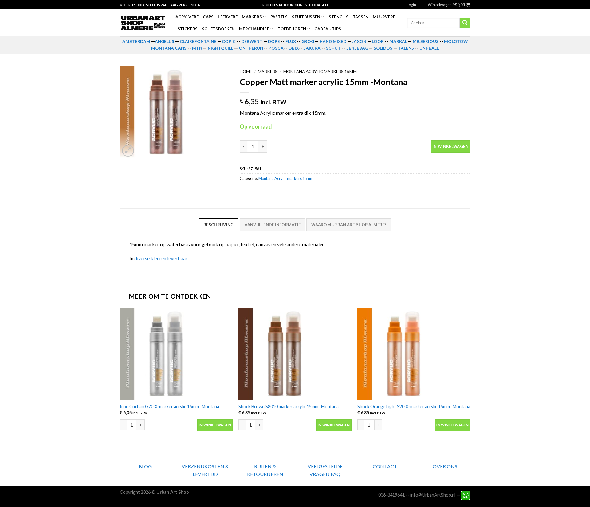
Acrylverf (187, 16)
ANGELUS (164, 41)
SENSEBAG (357, 48)
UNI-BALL (429, 48)
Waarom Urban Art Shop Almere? (348, 224)
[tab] (218, 224)
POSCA (276, 48)
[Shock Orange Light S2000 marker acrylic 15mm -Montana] (413, 354)
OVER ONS (445, 466)
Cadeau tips (327, 28)
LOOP (378, 41)
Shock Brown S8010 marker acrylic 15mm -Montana (288, 406)
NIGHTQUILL (220, 48)
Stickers (188, 28)
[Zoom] (128, 151)
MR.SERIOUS (426, 41)
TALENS (406, 48)
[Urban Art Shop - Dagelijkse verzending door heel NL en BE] (143, 23)
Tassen (361, 16)
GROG (307, 41)
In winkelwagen (450, 146)
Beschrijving (218, 224)
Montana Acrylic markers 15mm (320, 71)
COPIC (229, 41)
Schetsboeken (218, 28)
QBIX (293, 48)
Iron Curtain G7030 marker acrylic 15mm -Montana (169, 406)
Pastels (279, 16)
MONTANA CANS (169, 48)
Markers (252, 16)
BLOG (145, 466)
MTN (197, 48)
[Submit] (465, 23)
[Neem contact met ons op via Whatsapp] (465, 494)
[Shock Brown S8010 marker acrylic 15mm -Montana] (294, 354)
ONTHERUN (251, 48)
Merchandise (254, 28)
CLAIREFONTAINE (198, 41)
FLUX (290, 41)
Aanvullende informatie (273, 224)
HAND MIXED (333, 41)
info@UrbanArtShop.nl (432, 494)
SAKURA (312, 48)
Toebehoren (291, 28)
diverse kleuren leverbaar (160, 258)
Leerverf (228, 16)
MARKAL (398, 41)
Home (246, 71)
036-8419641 (391, 494)
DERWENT (251, 41)
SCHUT (333, 48)
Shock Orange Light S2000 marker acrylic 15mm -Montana (413, 406)
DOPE (274, 41)
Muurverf (384, 16)
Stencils (338, 16)
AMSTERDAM (136, 41)
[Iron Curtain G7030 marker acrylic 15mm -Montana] (176, 354)
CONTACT (385, 466)
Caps (208, 16)
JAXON (359, 41)
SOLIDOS (383, 48)
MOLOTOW (456, 41)
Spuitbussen (306, 16)
